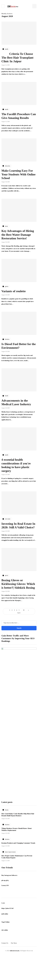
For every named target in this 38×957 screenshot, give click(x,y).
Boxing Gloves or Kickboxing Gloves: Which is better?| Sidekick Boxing (18, 584)
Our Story (14, 943)
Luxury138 (5, 885)
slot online (4, 930)
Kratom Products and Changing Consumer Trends (18, 843)
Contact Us (4, 943)
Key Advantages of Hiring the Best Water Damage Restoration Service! (17, 234)
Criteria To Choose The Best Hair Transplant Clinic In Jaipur (17, 57)
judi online (4, 914)
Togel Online (5, 922)
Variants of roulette (13, 291)
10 (23, 610)
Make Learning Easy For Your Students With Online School (18, 174)
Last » (19, 613)
